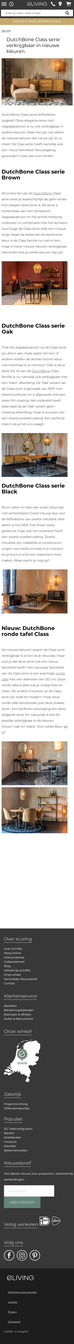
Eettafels (10, 1146)
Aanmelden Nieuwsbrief (20, 979)
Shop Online (12, 953)
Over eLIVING (13, 948)
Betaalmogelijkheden (19, 1010)
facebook (9, 1255)
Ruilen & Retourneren (18, 1019)
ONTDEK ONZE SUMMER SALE (37, 21)
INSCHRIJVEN (22, 1202)
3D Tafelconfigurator (18, 1129)
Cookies (12, 1302)
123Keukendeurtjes (17, 1108)
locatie (60, 4)
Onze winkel (12, 974)
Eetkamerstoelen (15, 1150)
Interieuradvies (14, 957)
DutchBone (43, 193)
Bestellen (10, 1006)
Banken (9, 1133)
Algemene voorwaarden (22, 1292)
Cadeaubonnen (14, 961)
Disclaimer (14, 1321)
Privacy (12, 1311)
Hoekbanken (12, 1137)
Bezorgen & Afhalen (17, 1014)
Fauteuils (10, 1142)
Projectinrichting (16, 1104)
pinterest (35, 1255)
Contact (9, 983)
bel (53, 4)
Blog (7, 966)
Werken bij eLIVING (17, 970)
